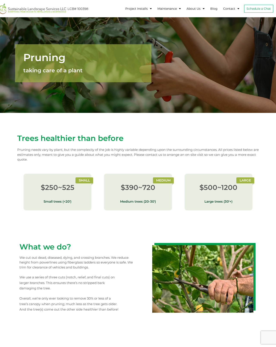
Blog (214, 9)
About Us (194, 9)
